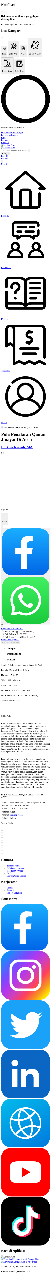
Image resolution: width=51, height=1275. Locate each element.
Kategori (5, 153)
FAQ (9, 873)
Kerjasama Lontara (9, 135)
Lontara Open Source (16, 876)
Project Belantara (14, 893)
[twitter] (25, 1048)
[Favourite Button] (2, 830)
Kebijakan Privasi (15, 871)
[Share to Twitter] (2, 526)
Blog (3, 137)
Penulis (4, 158)
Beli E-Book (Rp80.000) (16, 634)
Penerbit (4, 156)
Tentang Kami (13, 865)
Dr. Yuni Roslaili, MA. (17, 447)
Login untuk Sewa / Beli (12, 628)
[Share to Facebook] (25, 552)
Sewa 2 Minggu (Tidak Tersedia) (19, 631)
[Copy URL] (2, 625)
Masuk (4, 164)
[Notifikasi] (2, 161)
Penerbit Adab (16, 815)
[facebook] (24, 950)
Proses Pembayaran (10, 639)
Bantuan (5, 142)
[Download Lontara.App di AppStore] (19, 1262)
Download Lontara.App (12, 132)
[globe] (25, 1146)
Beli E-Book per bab (10, 642)
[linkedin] (25, 1097)
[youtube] (25, 1196)
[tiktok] (25, 1245)
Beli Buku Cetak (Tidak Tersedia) (20, 637)
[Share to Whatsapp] (25, 600)
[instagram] (25, 999)
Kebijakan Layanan (15, 868)
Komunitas (6, 140)
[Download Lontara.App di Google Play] (20, 1259)
